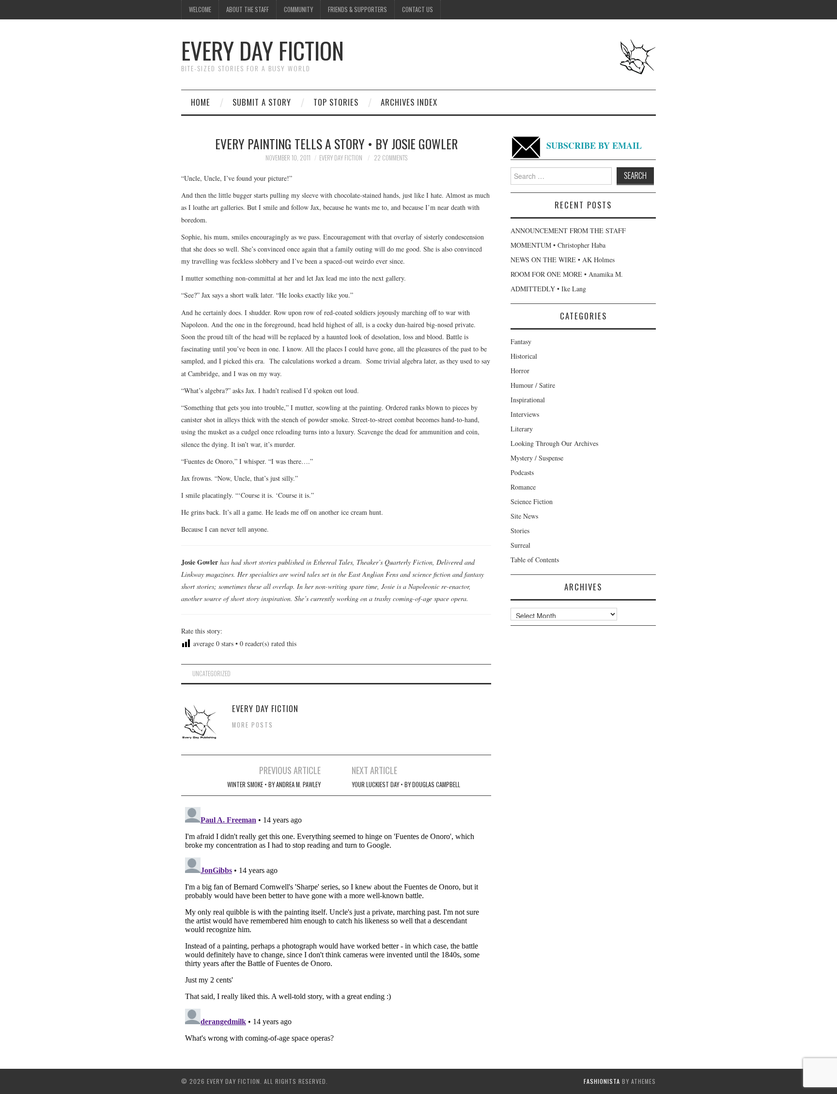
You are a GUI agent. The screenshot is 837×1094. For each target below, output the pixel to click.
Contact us (417, 9)
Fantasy (521, 341)
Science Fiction (532, 501)
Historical (524, 356)
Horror (520, 370)
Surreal (520, 545)
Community (298, 9)
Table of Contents (535, 559)
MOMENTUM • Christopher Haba (558, 245)
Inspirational (528, 399)
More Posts (252, 724)
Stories (520, 530)
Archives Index (409, 102)
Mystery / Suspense (537, 457)
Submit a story (261, 102)
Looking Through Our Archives (554, 443)
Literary (522, 428)
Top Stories (335, 102)
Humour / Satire (533, 385)
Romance (523, 487)
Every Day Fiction (262, 50)
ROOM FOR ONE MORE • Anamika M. (567, 274)
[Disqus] (336, 924)
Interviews (525, 414)
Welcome (200, 9)
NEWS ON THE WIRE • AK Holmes (563, 259)
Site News (524, 516)
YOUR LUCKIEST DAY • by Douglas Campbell (406, 784)
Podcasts (522, 472)
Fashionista (602, 1081)
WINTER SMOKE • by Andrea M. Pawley (274, 784)
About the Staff (247, 9)
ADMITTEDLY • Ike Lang (548, 288)
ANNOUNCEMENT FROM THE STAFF (568, 230)
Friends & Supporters (357, 9)
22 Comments (390, 157)
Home (200, 102)
